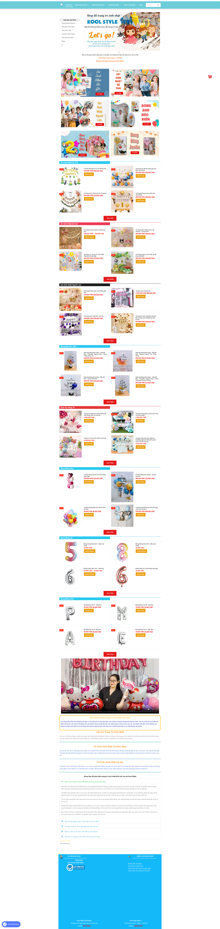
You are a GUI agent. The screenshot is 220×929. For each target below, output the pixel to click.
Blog (140, 5)
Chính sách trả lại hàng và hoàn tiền (139, 870)
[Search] (158, 5)
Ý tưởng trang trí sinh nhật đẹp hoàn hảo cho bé (81, 826)
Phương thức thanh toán (135, 866)
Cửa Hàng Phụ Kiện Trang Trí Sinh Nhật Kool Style (110, 718)
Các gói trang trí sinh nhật (110, 732)
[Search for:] (153, 5)
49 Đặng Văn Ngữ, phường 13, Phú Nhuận (110, 61)
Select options (89, 237)
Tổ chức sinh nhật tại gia (110, 762)
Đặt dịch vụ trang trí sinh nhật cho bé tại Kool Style (82, 837)
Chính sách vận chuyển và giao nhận (139, 868)
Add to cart (88, 174)
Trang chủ (69, 5)
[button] (83, 31)
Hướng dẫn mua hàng (135, 863)
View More (140, 420)
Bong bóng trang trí (81, 5)
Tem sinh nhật (66, 30)
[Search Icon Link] (69, 45)
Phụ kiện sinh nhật (98, 5)
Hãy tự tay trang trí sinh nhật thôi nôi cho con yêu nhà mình (85, 782)
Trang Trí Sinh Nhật (129, 5)
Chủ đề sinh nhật (113, 5)
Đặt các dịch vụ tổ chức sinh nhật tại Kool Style (81, 831)
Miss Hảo (71, 860)
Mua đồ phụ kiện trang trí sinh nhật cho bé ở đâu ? (82, 821)
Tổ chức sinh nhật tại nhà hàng (110, 746)
